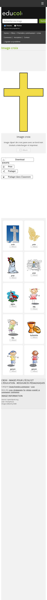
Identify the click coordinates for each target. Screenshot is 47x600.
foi (24, 390)
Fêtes (13, 33)
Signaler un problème (12, 41)
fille (34, 307)
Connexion (7, 37)
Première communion (26, 33)
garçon (12, 369)
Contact (26, 37)
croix (39, 33)
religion (28, 390)
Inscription (17, 37)
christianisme (18, 390)
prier (34, 244)
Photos (19, 26)
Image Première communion (19, 387)
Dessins (9, 26)
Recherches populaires (12, 28)
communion (15, 392)
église (13, 304)
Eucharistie (34, 335)
